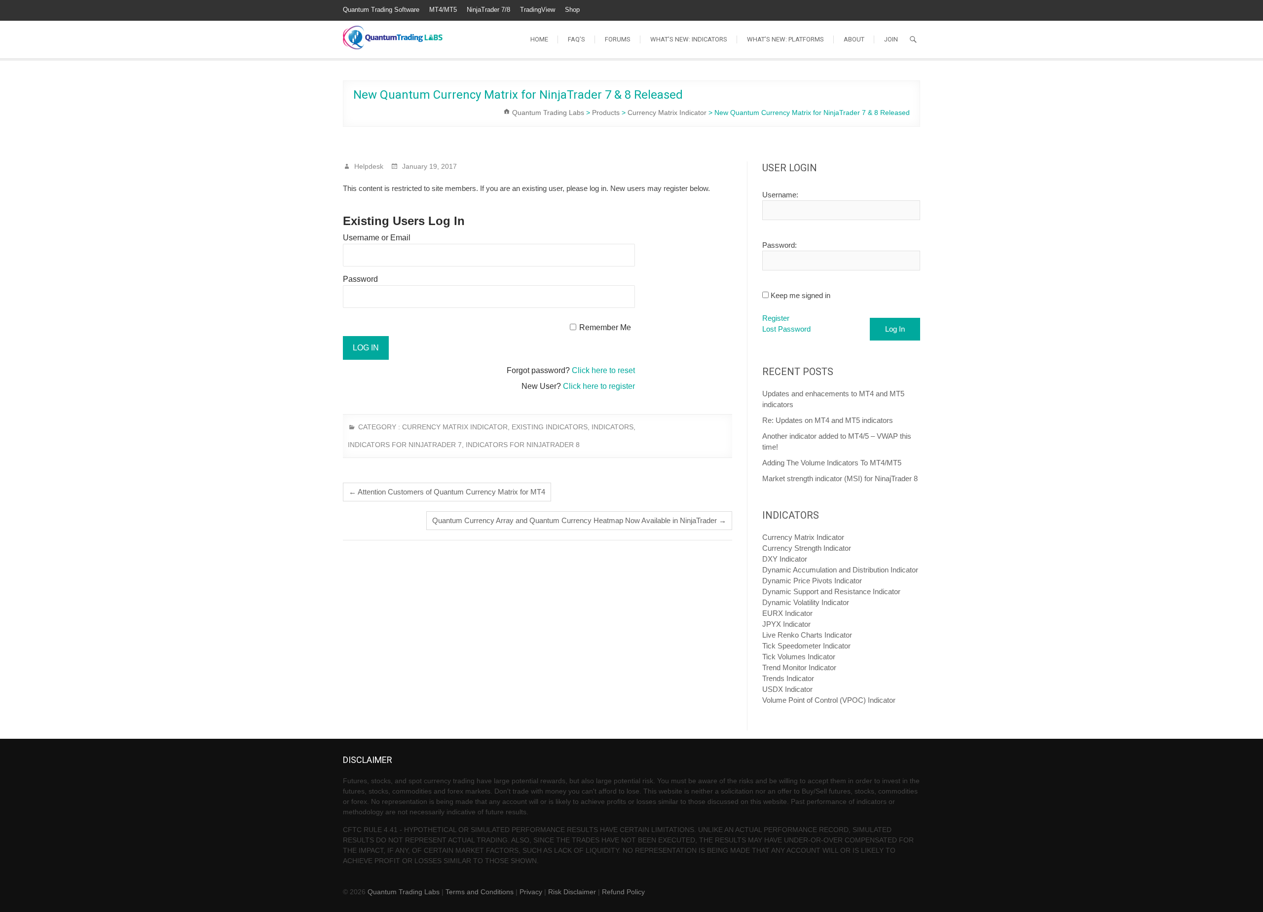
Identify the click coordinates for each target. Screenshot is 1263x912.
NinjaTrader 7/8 (488, 9)
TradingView (537, 9)
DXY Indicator (784, 559)
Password (360, 279)
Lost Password (786, 329)
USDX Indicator (787, 689)
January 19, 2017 (428, 166)
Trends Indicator (788, 678)
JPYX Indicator (786, 624)
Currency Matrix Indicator (455, 427)
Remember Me (605, 327)
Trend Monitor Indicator (799, 667)
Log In (895, 329)
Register (775, 318)
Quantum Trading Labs (404, 892)
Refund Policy (623, 892)
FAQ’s (576, 39)
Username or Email (376, 237)
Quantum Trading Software (381, 9)
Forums (618, 39)
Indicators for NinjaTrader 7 (405, 445)
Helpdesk (367, 166)
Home (539, 39)
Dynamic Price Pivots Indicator (812, 580)
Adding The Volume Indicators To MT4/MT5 (831, 462)
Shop (572, 9)
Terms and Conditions (480, 892)
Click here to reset (603, 370)
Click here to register (599, 386)
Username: (780, 194)
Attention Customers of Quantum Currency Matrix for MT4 (447, 492)
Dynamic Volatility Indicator (805, 602)
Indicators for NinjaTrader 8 (523, 445)
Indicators (612, 427)
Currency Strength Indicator (806, 548)
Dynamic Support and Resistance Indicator (831, 591)
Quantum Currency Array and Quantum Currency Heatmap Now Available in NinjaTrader (579, 520)
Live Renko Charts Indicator (807, 635)
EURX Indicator (787, 613)
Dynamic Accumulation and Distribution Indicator (840, 570)
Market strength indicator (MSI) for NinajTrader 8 (840, 478)
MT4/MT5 (443, 9)
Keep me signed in (800, 295)
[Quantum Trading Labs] (393, 32)
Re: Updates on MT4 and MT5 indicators (827, 420)
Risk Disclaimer (572, 892)
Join (891, 39)
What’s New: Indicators (688, 39)
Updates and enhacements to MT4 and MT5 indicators (833, 399)
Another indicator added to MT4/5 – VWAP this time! (836, 441)
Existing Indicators (550, 427)
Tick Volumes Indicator (798, 656)
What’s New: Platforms (785, 39)
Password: (779, 245)
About (854, 39)
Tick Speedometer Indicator (806, 646)
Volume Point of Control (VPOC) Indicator (828, 700)
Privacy (531, 892)
